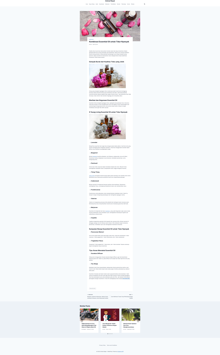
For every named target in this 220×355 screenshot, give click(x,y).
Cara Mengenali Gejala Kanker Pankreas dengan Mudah (110, 325)
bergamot (95, 156)
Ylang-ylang (92, 175)
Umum (128, 4)
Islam (97, 4)
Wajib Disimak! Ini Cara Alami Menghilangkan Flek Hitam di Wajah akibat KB (89, 325)
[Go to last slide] (82, 320)
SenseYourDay (93, 288)
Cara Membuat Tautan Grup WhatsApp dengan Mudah (122, 296)
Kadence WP (121, 351)
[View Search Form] (145, 4)
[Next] (138, 320)
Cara (87, 4)
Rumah (118, 4)
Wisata (132, 4)
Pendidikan (113, 4)
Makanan (107, 4)
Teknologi (123, 4)
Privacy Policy (102, 345)
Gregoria (84, 329)
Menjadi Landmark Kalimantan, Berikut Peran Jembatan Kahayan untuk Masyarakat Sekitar (97, 296)
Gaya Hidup (91, 4)
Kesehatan (101, 4)
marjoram (107, 211)
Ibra (91, 44)
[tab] (107, 333)
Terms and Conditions (112, 345)
